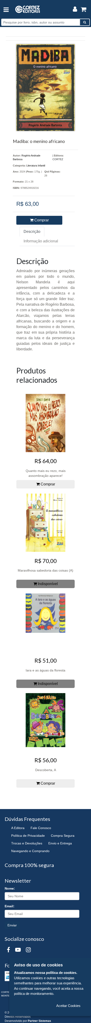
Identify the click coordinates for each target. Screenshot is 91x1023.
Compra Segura (62, 835)
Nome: (10, 888)
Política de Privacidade (28, 835)
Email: (9, 906)
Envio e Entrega (60, 843)
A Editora (17, 828)
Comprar (41, 220)
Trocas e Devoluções (26, 843)
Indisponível (47, 584)
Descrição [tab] (32, 232)
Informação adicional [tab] (41, 241)
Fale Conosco (41, 828)
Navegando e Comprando (30, 851)
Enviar (12, 925)
